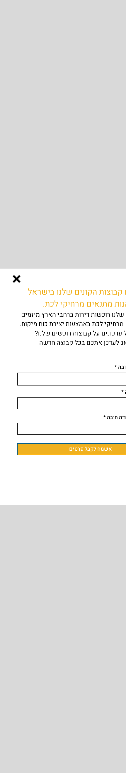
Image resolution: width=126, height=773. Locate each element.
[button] (16, 279)
